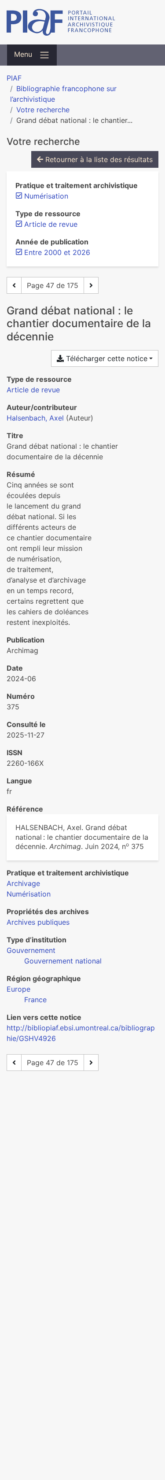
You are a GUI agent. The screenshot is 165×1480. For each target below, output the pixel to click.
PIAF (14, 78)
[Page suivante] (91, 285)
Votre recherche (43, 109)
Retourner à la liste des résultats (98, 159)
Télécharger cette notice (105, 358)
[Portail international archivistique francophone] (82, 22)
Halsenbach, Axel (35, 417)
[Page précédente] (14, 285)
